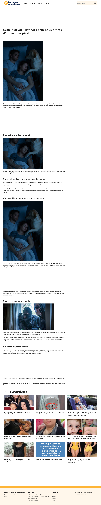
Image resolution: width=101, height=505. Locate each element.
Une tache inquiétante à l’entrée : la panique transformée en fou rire (50, 413)
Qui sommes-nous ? (9, 494)
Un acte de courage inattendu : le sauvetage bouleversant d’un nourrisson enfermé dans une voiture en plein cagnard (82, 414)
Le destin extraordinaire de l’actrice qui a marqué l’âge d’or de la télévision (17, 460)
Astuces (32, 3)
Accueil (5, 26)
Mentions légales (32, 498)
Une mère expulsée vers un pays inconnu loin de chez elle (50, 437)
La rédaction (8, 37)
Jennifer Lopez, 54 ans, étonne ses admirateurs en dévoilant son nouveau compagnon (79, 461)
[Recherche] (95, 3)
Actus (25, 3)
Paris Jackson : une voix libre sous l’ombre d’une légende (17, 413)
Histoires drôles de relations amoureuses (49, 459)
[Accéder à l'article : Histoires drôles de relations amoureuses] (50, 449)
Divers (48, 3)
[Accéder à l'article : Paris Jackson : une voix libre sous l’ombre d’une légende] (19, 402)
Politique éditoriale (33, 500)
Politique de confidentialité (35, 494)
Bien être (40, 3)
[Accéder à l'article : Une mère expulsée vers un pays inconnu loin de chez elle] (50, 427)
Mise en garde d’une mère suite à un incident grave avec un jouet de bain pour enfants (81, 437)
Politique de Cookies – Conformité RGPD (38, 496)
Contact (6, 496)
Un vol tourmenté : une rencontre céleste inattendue (17, 437)
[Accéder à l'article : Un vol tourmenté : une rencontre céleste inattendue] (19, 427)
